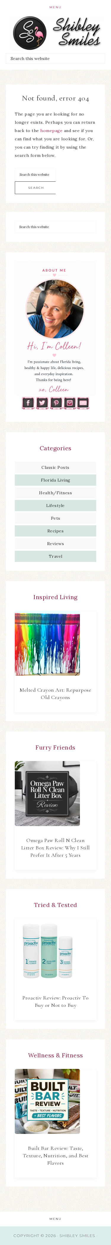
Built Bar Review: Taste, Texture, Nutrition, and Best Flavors (56, 1155)
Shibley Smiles (56, 33)
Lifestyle (55, 505)
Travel (55, 556)
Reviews (55, 543)
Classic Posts (55, 467)
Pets (55, 518)
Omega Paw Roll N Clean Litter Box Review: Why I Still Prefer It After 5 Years (55, 847)
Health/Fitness (55, 492)
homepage (51, 130)
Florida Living (55, 480)
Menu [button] (55, 7)
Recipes (55, 531)
